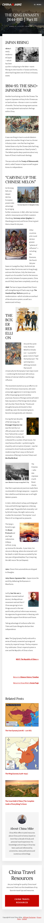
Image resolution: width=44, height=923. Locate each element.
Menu (39, 4)
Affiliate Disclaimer (29, 917)
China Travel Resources (22, 901)
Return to (26, 677)
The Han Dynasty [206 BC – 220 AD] (18, 731)
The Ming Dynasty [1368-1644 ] (16, 774)
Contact (24, 919)
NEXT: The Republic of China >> (27, 659)
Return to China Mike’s (26, 683)
